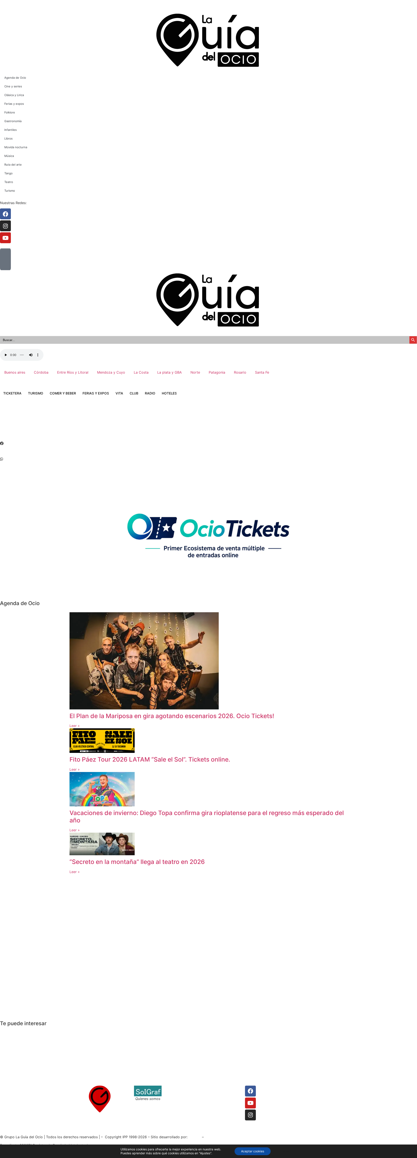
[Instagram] (250, 1115)
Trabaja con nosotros (183, 1098)
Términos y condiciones (185, 1093)
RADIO (150, 393)
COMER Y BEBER (63, 393)
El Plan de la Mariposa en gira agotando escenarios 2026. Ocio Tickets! (172, 716)
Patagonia (217, 372)
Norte (195, 372)
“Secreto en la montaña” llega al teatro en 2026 (137, 861)
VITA (119, 393)
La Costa (141, 372)
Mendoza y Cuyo (111, 372)
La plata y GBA (169, 372)
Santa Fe (262, 372)
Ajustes (284, 1151)
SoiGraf (195, 1137)
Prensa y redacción (225, 1088)
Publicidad (217, 1098)
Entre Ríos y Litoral (72, 372)
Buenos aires (14, 372)
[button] (208, 443)
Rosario (240, 372)
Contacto (173, 1088)
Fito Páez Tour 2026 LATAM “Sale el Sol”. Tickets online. (150, 759)
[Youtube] (250, 1103)
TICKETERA (12, 393)
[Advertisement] (79, 424)
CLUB (134, 393)
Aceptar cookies (252, 1151)
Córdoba (41, 372)
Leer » (75, 726)
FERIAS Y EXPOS (96, 393)
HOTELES (169, 393)
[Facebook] (250, 1091)
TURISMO (35, 393)
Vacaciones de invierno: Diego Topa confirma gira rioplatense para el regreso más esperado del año (207, 816)
